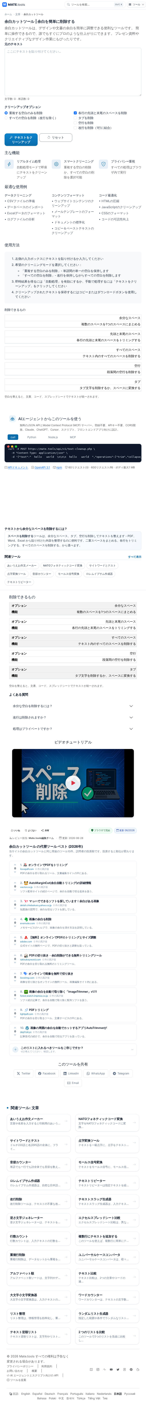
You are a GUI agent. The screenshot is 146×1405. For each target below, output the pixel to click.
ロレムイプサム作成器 (99, 573)
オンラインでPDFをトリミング (47, 865)
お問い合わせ (15, 1370)
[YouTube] (111, 1369)
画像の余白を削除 (40, 919)
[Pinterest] (131, 1369)
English (25, 1393)
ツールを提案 (18, 1379)
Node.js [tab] (53, 437)
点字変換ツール (16, 573)
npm (59, 467)
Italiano (90, 1393)
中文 (61, 1398)
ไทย (105, 1398)
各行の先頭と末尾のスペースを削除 (102, 113)
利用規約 (46, 1366)
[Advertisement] (73, 500)
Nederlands (104, 1393)
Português (76, 1393)
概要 (34, 1370)
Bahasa (41, 1398)
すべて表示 (134, 556)
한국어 (70, 1398)
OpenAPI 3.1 (42, 467)
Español (37, 1393)
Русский (129, 1393)
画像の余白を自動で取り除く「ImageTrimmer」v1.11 (63, 991)
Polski (52, 1398)
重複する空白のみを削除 (26, 113)
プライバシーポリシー (20, 1366)
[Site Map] (91, 1369)
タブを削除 (86, 118)
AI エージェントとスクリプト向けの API (34, 1375)
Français (62, 1393)
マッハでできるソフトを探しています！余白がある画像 (64, 901)
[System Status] (104, 1369)
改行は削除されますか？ (29, 717)
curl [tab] (13, 437)
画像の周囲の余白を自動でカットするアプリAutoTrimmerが (68, 1028)
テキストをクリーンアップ (22, 139)
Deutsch (50, 1393)
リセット (58, 137)
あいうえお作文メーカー (21, 565)
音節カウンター (42, 573)
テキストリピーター (19, 582)
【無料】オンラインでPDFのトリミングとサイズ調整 (62, 937)
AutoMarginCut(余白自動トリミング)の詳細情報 (60, 883)
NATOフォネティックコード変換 (62, 565)
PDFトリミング (39, 1010)
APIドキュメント (18, 467)
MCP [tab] (73, 437)
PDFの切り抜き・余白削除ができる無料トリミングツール (65, 955)
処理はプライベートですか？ (32, 729)
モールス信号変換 (68, 573)
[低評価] (15, 872)
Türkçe (81, 1398)
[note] (124, 1369)
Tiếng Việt (94, 1398)
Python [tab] (31, 437)
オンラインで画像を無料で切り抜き (51, 973)
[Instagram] (98, 1369)
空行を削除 (86, 123)
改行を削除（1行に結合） (95, 128)
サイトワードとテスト (102, 565)
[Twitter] (118, 1369)
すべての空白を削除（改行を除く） (33, 118)
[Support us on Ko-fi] (137, 1369)
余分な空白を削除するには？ (32, 706)
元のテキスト (14, 44)
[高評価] (15, 864)
